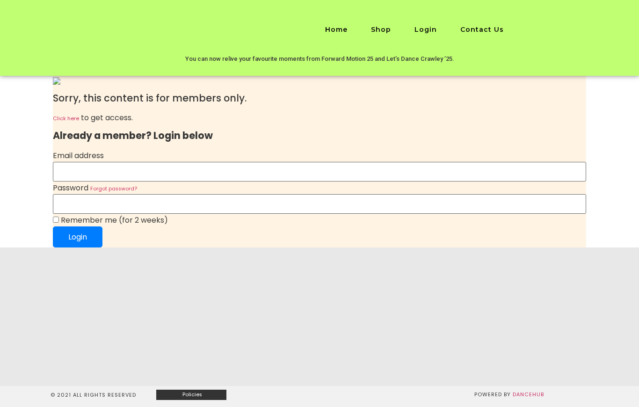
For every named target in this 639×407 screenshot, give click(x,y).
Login (425, 29)
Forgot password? (113, 188)
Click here (66, 118)
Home (336, 29)
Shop (381, 29)
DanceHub (528, 394)
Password (95, 188)
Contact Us (482, 29)
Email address (78, 156)
